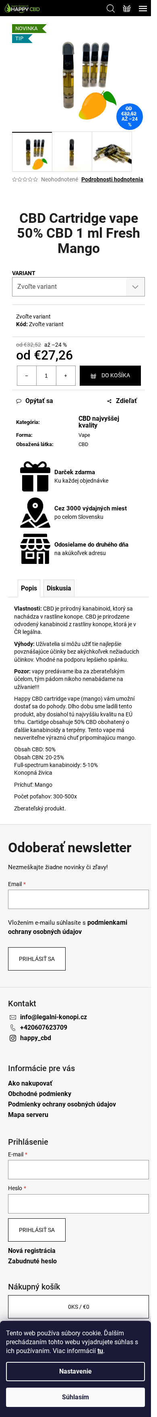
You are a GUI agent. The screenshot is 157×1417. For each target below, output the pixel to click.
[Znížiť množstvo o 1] (27, 375)
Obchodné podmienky (39, 1094)
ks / (78, 1307)
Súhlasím (75, 1397)
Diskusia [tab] (59, 588)
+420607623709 (43, 1027)
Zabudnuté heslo (32, 1261)
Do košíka (115, 375)
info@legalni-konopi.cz (53, 1017)
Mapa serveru (28, 1115)
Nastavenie (75, 1371)
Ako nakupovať (30, 1083)
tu (100, 1351)
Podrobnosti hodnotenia (112, 179)
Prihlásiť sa (37, 959)
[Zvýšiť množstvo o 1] (65, 375)
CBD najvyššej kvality (98, 422)
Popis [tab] (29, 588)
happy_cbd (35, 1038)
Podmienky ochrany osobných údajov (62, 1104)
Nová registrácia (32, 1251)
